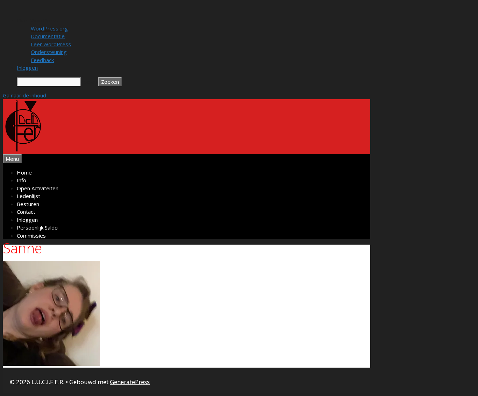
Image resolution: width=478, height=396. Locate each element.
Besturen (28, 203)
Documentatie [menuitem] (48, 36)
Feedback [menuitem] (42, 59)
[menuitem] (246, 20)
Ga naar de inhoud (24, 95)
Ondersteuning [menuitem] (49, 51)
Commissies (31, 235)
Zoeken (89, 81)
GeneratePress (130, 382)
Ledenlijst (28, 195)
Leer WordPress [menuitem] (51, 44)
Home (24, 172)
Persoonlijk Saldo (37, 227)
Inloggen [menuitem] (27, 67)
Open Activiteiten (37, 188)
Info (21, 180)
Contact (26, 211)
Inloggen (27, 219)
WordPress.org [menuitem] (49, 28)
